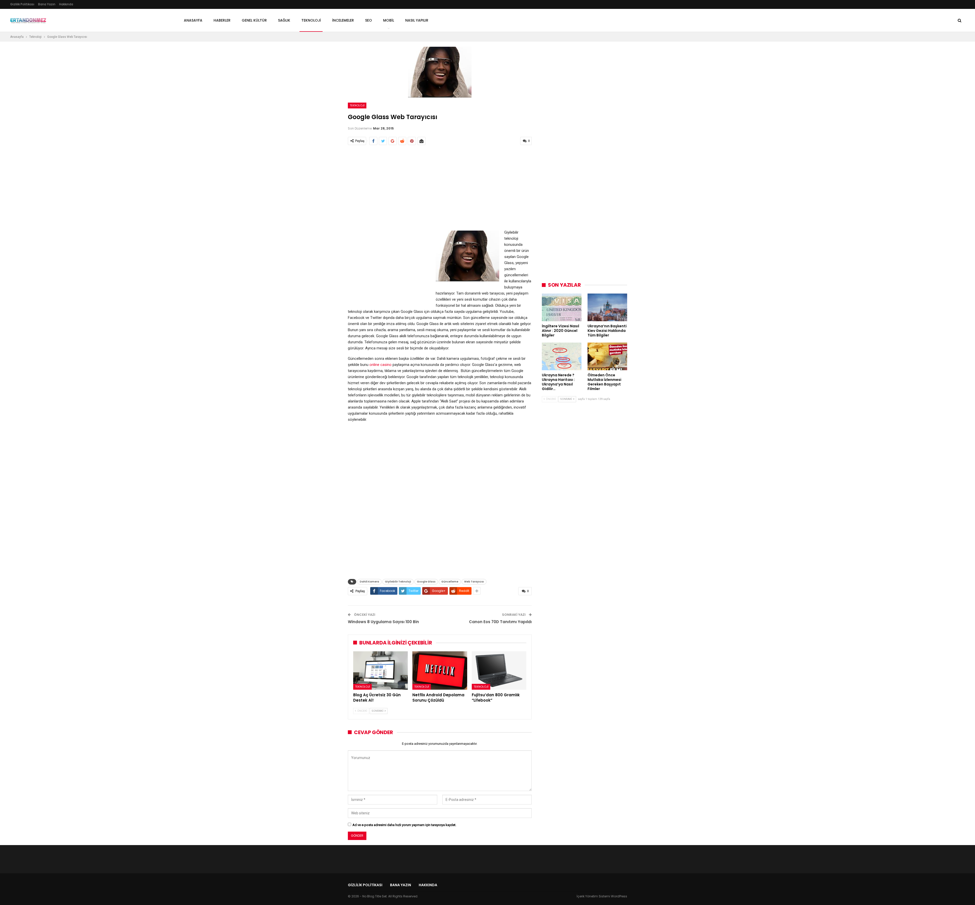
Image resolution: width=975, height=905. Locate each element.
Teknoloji (357, 105)
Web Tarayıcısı (474, 582)
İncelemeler (343, 20)
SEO (368, 20)
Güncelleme (449, 582)
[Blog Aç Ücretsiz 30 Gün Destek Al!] (380, 670)
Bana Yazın (46, 4)
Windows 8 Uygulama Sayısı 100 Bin (383, 621)
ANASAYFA (193, 20)
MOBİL (388, 20)
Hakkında (66, 4)
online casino (380, 364)
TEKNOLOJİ (311, 20)
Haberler (222, 20)
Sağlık (284, 20)
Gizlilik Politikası (22, 4)
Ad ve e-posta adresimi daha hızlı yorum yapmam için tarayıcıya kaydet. (404, 825)
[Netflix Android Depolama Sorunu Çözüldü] (439, 670)
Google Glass (426, 582)
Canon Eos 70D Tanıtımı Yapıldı (500, 621)
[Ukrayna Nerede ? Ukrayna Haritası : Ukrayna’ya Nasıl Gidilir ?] (561, 356)
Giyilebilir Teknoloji (398, 582)
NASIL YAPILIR (416, 20)
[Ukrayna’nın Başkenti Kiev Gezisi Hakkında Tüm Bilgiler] (607, 307)
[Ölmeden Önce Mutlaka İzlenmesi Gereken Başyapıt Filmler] (607, 356)
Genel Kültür (254, 20)
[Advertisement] (440, 187)
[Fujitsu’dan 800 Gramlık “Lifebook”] (499, 670)
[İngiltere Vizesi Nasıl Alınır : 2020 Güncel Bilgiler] (561, 307)
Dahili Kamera (369, 582)
